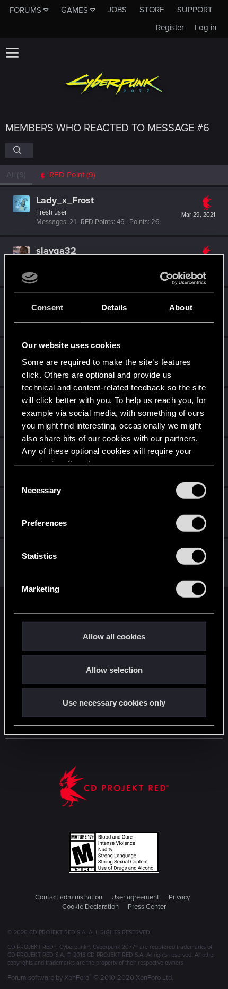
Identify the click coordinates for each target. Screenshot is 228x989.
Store (151, 9)
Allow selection (114, 669)
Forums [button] (25, 10)
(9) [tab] (16, 175)
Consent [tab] (47, 307)
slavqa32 (56, 250)
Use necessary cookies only (114, 702)
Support (195, 9)
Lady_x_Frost (65, 200)
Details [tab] (114, 307)
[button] (12, 52)
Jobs (117, 9)
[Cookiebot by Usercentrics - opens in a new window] (160, 278)
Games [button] (74, 10)
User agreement (135, 897)
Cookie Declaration (90, 907)
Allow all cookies (114, 636)
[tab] (67, 175)
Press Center (147, 907)
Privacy (179, 897)
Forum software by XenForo (90, 978)
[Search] (19, 150)
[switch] (191, 523)
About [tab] (180, 307)
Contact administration (68, 897)
